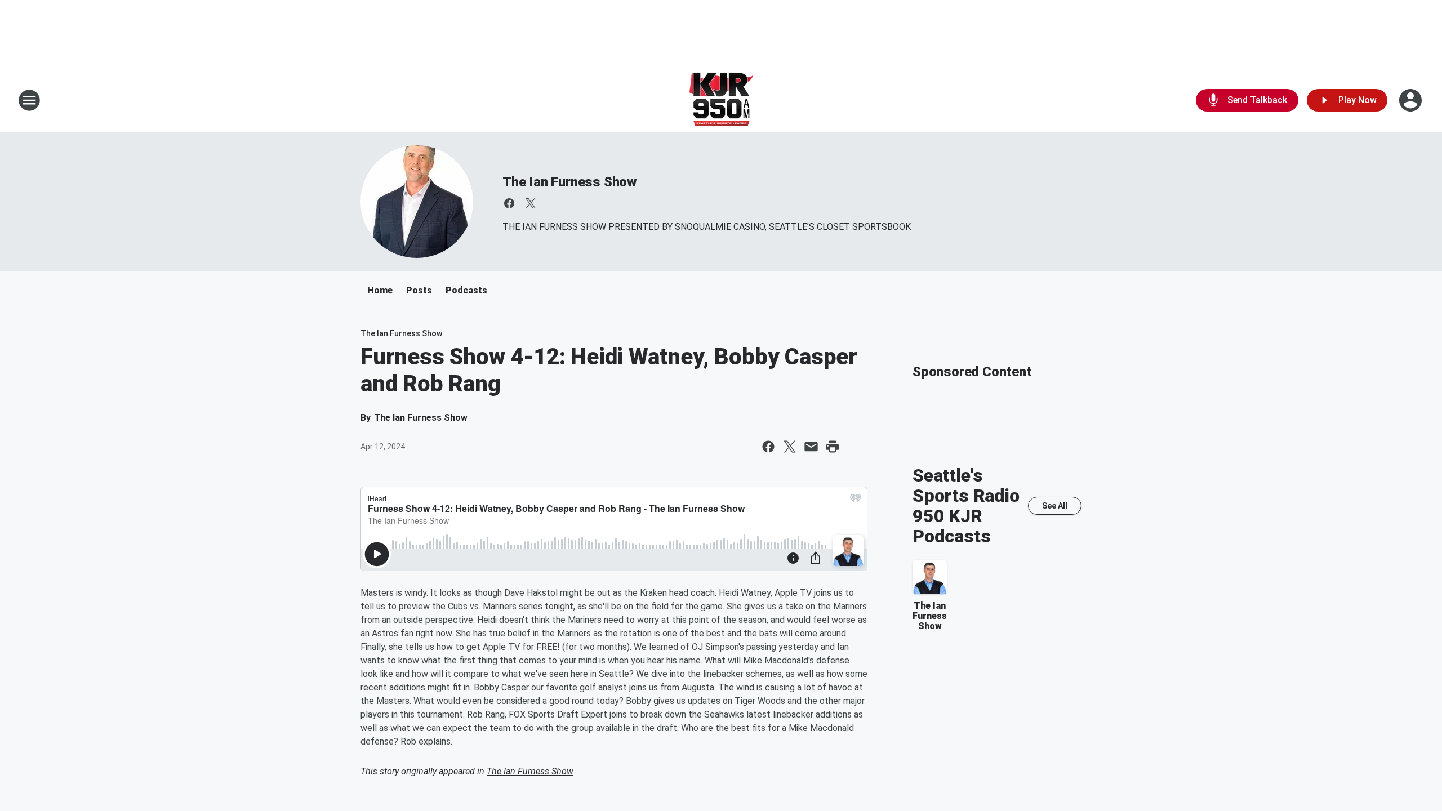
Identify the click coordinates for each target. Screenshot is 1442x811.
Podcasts (466, 290)
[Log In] (1411, 100)
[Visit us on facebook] (509, 203)
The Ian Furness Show (569, 182)
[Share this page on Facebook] (768, 446)
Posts (419, 290)
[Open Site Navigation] (29, 100)
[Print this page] (832, 446)
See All (1054, 505)
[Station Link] (721, 100)
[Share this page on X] (790, 446)
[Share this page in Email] (811, 446)
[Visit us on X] (530, 203)
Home (380, 290)
